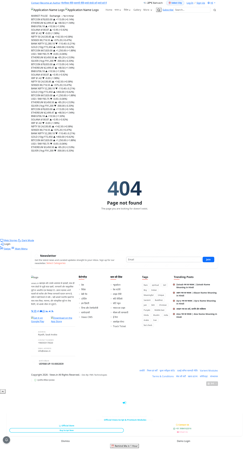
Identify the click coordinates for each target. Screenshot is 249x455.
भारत (117, 9)
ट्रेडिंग (84, 298)
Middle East (159, 310)
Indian (154, 290)
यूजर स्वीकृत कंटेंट (167, 370)
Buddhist (159, 300)
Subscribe (168, 9)
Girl (164, 285)
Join (208, 259)
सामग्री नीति (79, 2)
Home (109, 9)
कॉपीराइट (204, 376)
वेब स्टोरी (116, 289)
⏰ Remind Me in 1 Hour (124, 446)
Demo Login (183, 441)
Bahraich (155, 2)
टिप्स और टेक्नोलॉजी (89, 307)
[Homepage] (65, 10)
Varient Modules (209, 370)
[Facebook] (38, 311)
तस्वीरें (142, 370)
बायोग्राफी (85, 312)
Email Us (183, 432)
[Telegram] (49, 311)
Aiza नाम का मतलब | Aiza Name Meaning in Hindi (196, 315)
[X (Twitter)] (32, 311)
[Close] (244, 398)
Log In (190, 2)
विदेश (126, 9)
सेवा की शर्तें (181, 376)
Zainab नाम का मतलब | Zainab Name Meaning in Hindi (193, 286)
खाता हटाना (193, 376)
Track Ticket (119, 326)
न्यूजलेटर (116, 284)
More (146, 9)
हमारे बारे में (102, 2)
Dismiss (65, 441)
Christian (163, 305)
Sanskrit (147, 300)
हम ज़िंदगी (85, 303)
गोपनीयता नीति (67, 2)
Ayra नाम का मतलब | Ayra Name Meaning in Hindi (196, 302)
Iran (155, 320)
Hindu (146, 315)
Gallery (137, 9)
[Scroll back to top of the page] (2, 391)
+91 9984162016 (183, 428)
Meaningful (148, 295)
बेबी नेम (84, 294)
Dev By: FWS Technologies (94, 374)
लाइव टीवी (117, 294)
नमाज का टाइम (119, 307)
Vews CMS (87, 317)
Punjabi (147, 310)
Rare (146, 285)
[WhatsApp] (44, 311)
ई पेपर (115, 317)
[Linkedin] (47, 311)
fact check (148, 325)
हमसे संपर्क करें (91, 2)
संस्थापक (214, 376)
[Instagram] (35, 311)
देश (82, 284)
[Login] (2, 244)
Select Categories (56, 263)
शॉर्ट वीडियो (117, 298)
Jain (145, 305)
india (166, 315)
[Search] (158, 10)
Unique (161, 295)
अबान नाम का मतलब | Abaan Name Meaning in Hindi (196, 294)
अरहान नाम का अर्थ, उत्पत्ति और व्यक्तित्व (191, 308)
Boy (145, 290)
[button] (211, 3)
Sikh (153, 305)
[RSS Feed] (52, 311)
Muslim (156, 315)
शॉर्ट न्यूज (116, 303)
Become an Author (50, 2)
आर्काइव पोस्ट (118, 321)
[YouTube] (41, 311)
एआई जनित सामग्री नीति (187, 370)
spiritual (155, 285)
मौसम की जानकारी (120, 312)
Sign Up (201, 2)
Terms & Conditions (163, 376)
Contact (35, 2)
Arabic (146, 320)
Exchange (62, 15)
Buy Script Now (67, 430)
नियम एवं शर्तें (152, 370)
